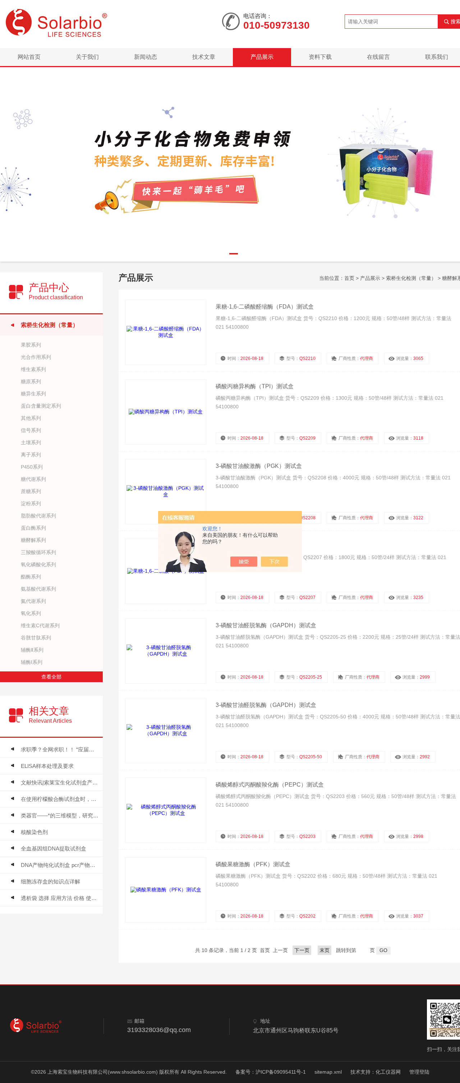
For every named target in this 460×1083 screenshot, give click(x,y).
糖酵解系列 (33, 540)
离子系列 (31, 455)
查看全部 (51, 677)
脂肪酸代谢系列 (38, 516)
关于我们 (87, 57)
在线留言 (378, 57)
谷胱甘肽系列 (36, 638)
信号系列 (31, 430)
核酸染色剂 (34, 832)
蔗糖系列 (31, 491)
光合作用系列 (36, 357)
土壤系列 (31, 442)
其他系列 (31, 418)
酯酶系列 (31, 577)
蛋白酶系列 (33, 528)
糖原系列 (31, 381)
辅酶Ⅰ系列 (31, 662)
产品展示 (261, 57)
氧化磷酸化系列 (38, 564)
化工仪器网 (388, 1072)
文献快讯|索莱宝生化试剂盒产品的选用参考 (60, 782)
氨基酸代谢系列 (38, 589)
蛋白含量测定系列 (41, 406)
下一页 (301, 950)
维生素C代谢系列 (40, 625)
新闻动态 (145, 57)
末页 (324, 950)
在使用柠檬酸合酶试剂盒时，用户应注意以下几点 (60, 799)
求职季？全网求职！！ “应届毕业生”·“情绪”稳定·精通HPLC (60, 749)
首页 (349, 278)
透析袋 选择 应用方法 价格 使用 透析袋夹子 (60, 898)
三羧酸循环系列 (38, 552)
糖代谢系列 (33, 479)
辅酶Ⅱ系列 (32, 650)
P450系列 (32, 467)
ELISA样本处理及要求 (47, 766)
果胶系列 (31, 345)
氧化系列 (31, 613)
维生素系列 (33, 369)
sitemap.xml (328, 1072)
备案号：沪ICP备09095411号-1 (270, 1072)
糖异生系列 (33, 394)
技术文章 (203, 57)
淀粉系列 (31, 503)
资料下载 (320, 57)
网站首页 (29, 57)
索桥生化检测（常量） (49, 325)
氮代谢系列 (33, 601)
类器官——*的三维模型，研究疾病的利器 (60, 815)
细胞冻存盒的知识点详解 (50, 881)
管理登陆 (419, 1072)
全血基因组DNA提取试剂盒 (53, 848)
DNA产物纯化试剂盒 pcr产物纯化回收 (60, 865)
